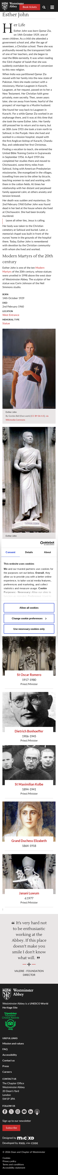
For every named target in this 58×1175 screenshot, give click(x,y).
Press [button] (5, 1066)
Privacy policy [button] (9, 1161)
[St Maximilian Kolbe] (29, 765)
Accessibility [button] (9, 1054)
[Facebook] (4, 1111)
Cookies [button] (6, 1158)
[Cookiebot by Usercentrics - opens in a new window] (41, 543)
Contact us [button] (8, 1060)
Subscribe (11, 1128)
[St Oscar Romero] (29, 656)
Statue (6, 323)
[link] (25, 1138)
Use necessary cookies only (29, 629)
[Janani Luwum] (29, 874)
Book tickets (30, 7)
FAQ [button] (5, 1049)
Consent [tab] (10, 552)
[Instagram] (17, 1111)
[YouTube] (24, 1111)
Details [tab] (29, 552)
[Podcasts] (37, 1112)
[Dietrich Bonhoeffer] (29, 712)
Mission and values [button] (13, 1043)
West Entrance (10, 315)
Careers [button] (7, 1071)
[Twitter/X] (11, 1111)
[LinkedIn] (30, 1111)
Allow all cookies (29, 607)
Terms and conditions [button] (13, 1165)
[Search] (45, 8)
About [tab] (47, 552)
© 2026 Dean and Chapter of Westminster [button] (24, 1152)
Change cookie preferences (27, 618)
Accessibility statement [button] (14, 1168)
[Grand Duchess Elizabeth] (29, 822)
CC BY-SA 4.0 (37, 416)
